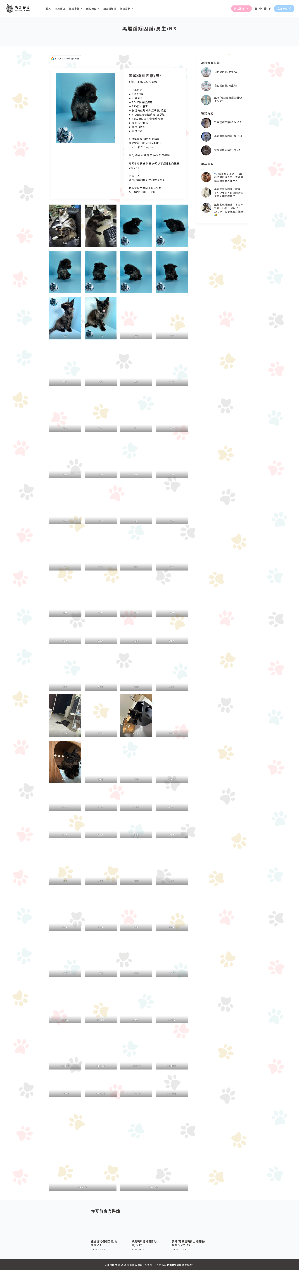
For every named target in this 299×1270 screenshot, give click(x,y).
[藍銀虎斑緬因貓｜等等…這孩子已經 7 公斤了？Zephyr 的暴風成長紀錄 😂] (206, 208)
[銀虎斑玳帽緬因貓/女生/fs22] (109, 1226)
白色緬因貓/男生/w (225, 85)
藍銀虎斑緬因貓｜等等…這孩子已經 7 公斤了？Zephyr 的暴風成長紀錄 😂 (228, 210)
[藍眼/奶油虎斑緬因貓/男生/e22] (206, 100)
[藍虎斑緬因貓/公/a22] (206, 150)
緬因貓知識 (109, 8)
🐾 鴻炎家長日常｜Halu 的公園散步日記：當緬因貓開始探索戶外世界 (228, 177)
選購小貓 (74, 8)
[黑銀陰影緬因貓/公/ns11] (206, 137)
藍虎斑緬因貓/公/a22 (227, 149)
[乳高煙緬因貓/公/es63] (206, 123)
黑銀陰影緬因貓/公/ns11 (229, 136)
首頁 (48, 8)
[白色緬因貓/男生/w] (206, 86)
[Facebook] (256, 8)
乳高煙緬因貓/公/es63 (227, 122)
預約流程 (91, 8)
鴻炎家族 (125, 8)
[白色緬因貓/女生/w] (206, 72)
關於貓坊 (60, 8)
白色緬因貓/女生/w (225, 71)
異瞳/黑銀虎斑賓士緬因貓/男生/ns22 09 (188, 1243)
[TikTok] (270, 8)
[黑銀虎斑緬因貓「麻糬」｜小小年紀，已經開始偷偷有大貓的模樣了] (206, 192)
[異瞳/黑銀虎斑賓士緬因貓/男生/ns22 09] (190, 1226)
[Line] (260, 8)
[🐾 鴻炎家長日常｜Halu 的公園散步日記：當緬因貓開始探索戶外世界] (206, 177)
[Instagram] (265, 8)
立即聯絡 (282, 8)
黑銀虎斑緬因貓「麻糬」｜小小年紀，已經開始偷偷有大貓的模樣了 (228, 192)
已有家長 (149, 36)
